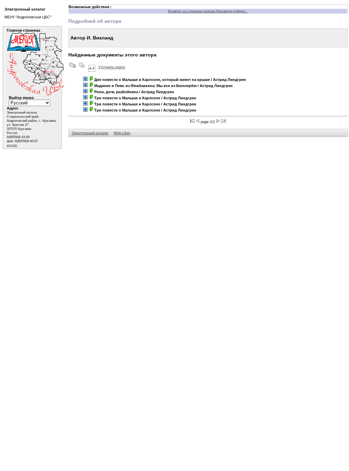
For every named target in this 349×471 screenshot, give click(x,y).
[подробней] (85, 79)
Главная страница (23, 30)
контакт (12, 145)
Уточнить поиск (111, 67)
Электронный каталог (90, 133)
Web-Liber (122, 133)
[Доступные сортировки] (91, 67)
